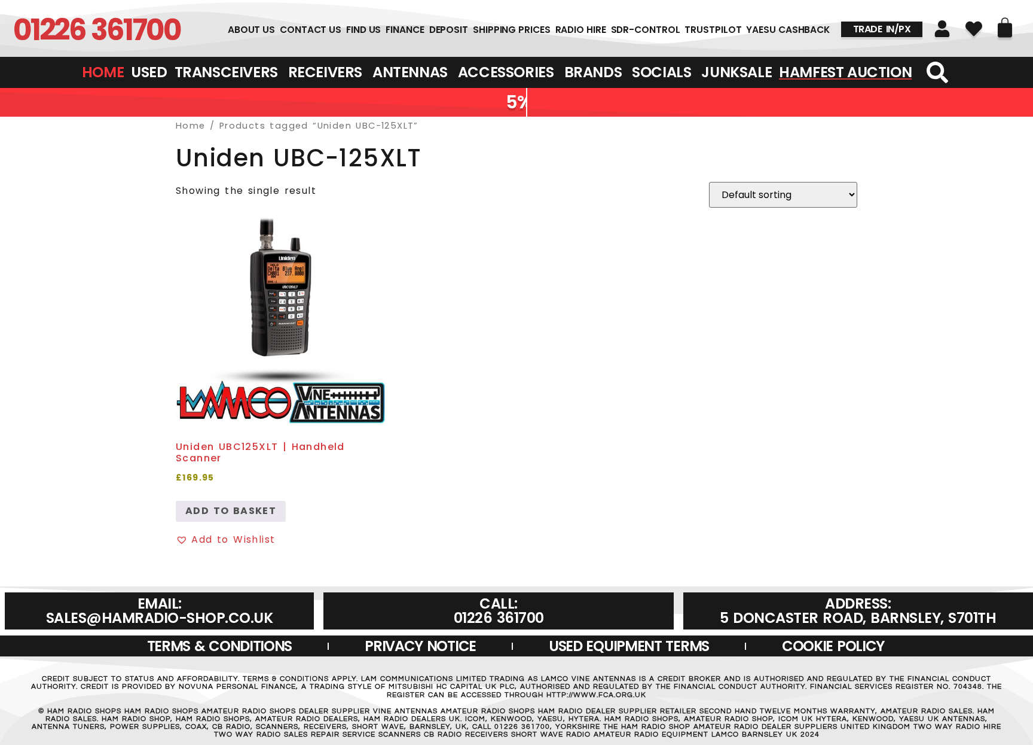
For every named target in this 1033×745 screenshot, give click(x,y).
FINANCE (405, 30)
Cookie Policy (833, 646)
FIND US (363, 30)
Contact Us (310, 30)
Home (191, 126)
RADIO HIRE (580, 30)
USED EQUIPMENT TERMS (629, 646)
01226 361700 (97, 30)
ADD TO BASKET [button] (230, 511)
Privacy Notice (420, 646)
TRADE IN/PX (882, 29)
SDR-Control (645, 30)
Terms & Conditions (219, 646)
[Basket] (1005, 27)
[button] (225, 539)
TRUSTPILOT (712, 30)
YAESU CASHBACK (788, 30)
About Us (251, 30)
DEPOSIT (448, 30)
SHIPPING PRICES (512, 30)
